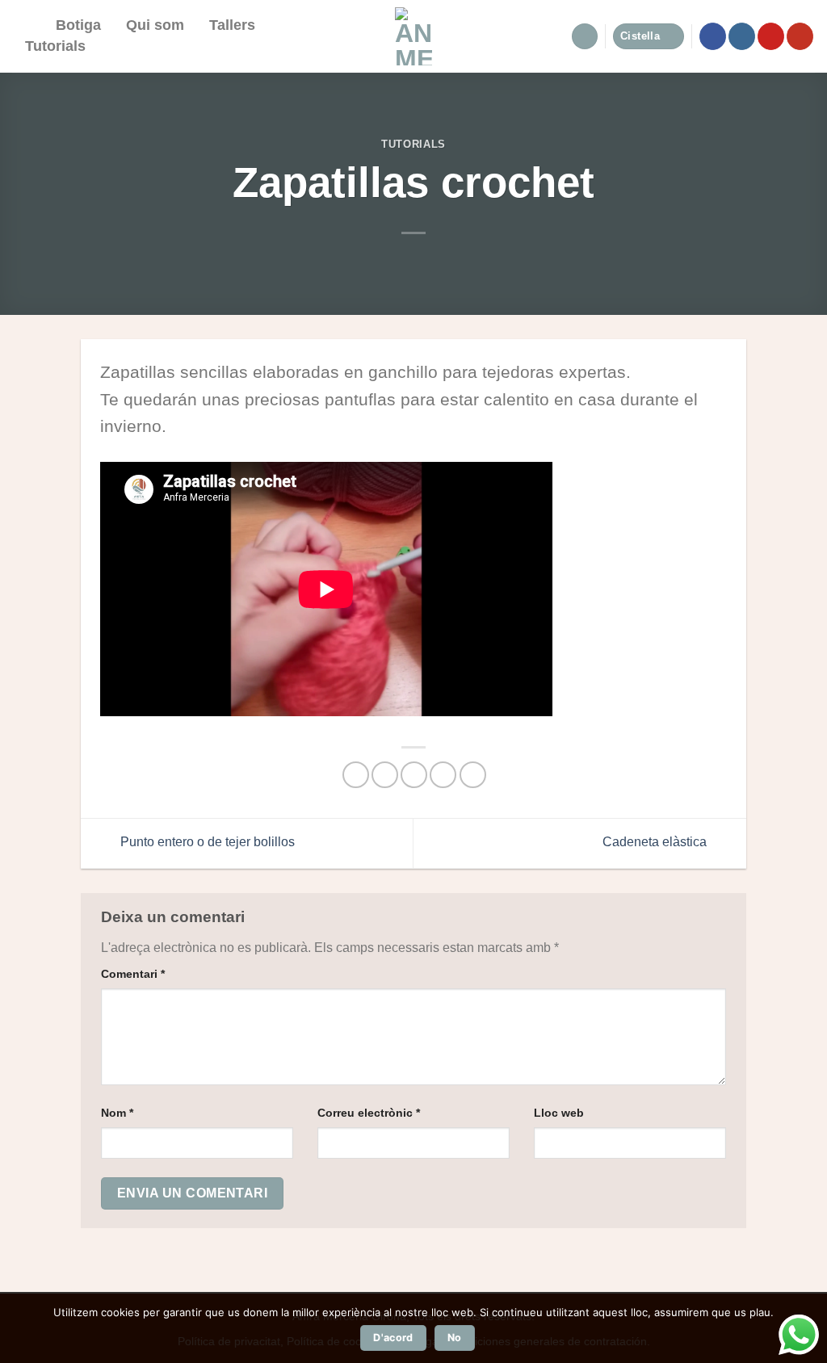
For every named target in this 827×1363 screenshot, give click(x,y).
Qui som (155, 25)
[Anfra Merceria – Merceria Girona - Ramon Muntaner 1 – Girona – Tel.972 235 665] (414, 36)
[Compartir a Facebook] (355, 774)
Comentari (133, 973)
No (454, 1338)
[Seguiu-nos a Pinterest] (771, 36)
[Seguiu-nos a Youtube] (800, 36)
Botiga (78, 25)
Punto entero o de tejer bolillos (206, 842)
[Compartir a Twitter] (385, 774)
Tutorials (55, 46)
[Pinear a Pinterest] (443, 774)
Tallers (232, 25)
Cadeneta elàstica (656, 842)
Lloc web (559, 1112)
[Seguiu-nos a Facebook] (712, 36)
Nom (117, 1112)
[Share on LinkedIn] (473, 774)
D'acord (393, 1338)
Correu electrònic (368, 1112)
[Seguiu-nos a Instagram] (741, 36)
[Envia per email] (414, 774)
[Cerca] (28, 26)
